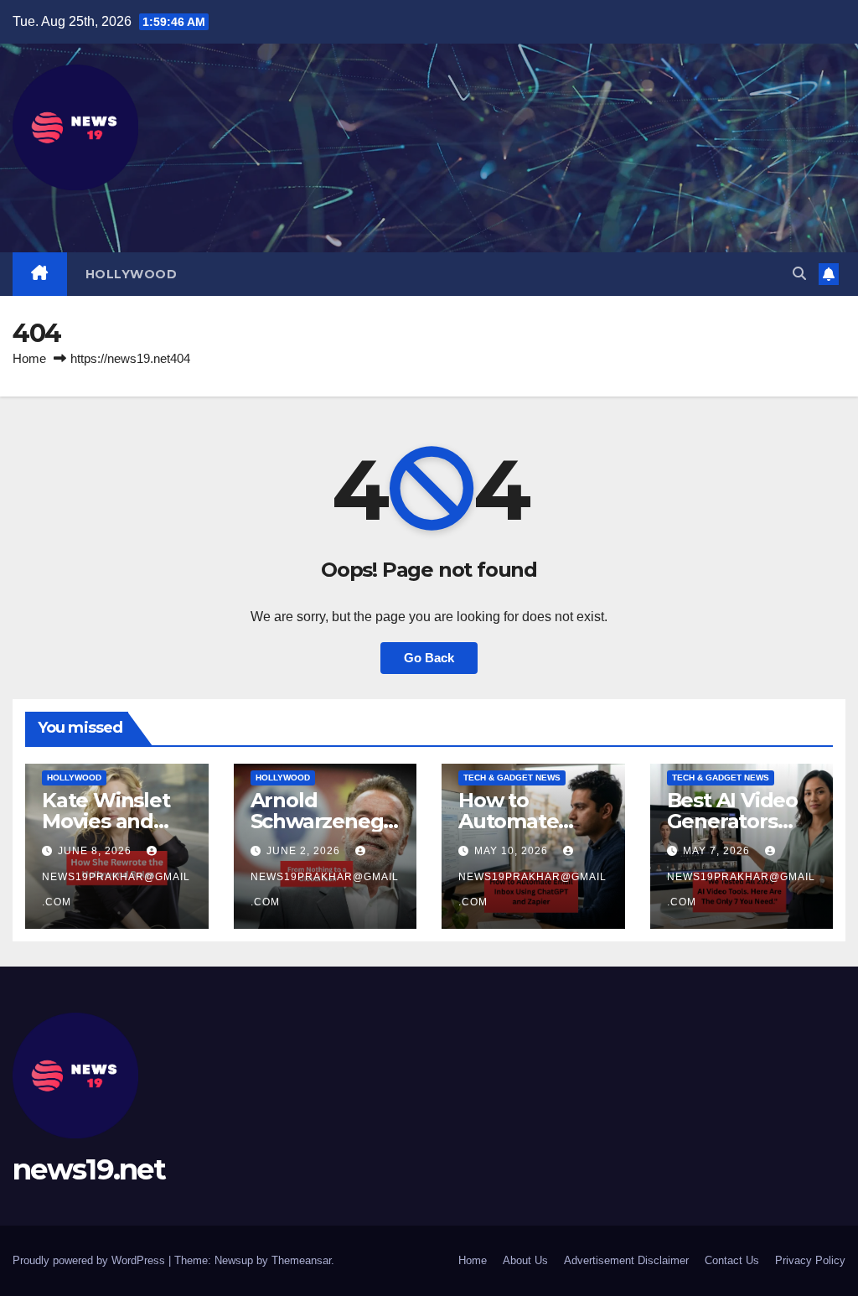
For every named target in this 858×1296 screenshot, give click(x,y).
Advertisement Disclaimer (626, 1260)
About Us (525, 1260)
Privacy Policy (810, 1260)
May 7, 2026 (718, 851)
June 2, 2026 (305, 851)
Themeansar (301, 1260)
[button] (799, 274)
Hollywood (131, 274)
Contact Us (732, 1260)
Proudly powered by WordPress (90, 1260)
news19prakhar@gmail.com (116, 889)
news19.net (89, 1169)
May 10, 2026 (512, 851)
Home (29, 358)
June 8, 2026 (96, 851)
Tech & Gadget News (512, 777)
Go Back (429, 658)
